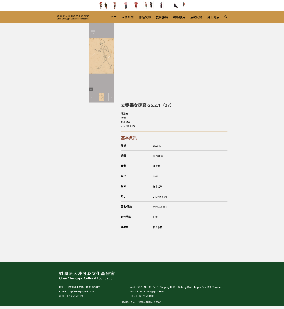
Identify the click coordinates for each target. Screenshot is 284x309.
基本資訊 (129, 137)
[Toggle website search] (226, 17)
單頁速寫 (158, 156)
